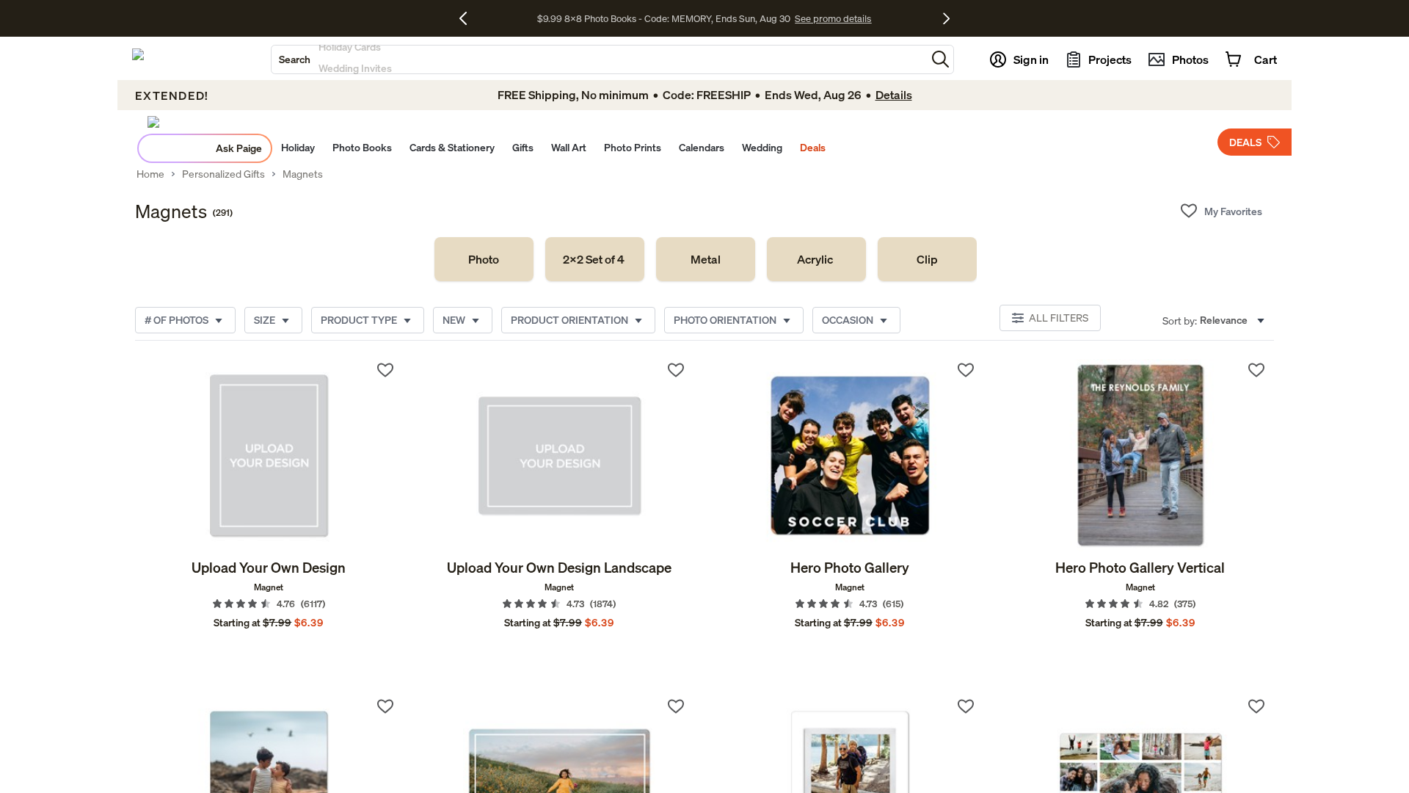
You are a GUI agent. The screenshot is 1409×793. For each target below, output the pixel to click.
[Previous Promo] (468, 18)
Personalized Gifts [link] (223, 174)
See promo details (833, 18)
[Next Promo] (946, 18)
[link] (484, 259)
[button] (940, 59)
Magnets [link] (303, 174)
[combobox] (599, 59)
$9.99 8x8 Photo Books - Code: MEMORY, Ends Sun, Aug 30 (663, 18)
